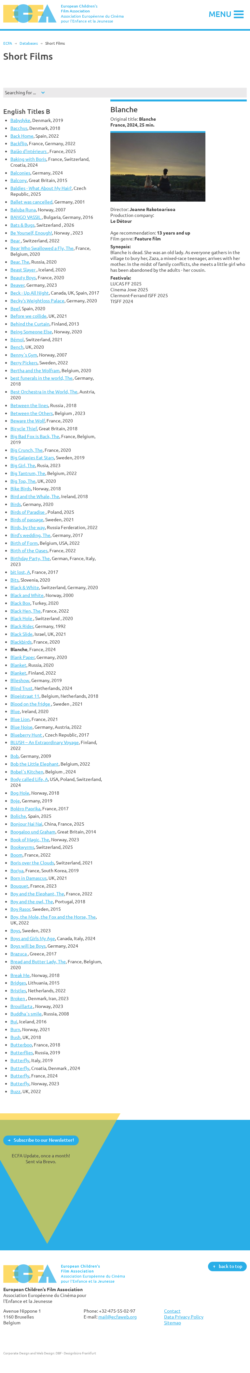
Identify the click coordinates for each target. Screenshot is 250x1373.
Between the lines (29, 405)
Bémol (17, 339)
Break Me (20, 975)
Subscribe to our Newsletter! (44, 1140)
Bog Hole (19, 793)
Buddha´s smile (26, 1013)
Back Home (22, 136)
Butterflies (21, 1052)
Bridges (18, 982)
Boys (15, 930)
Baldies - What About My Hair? (41, 188)
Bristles (18, 990)
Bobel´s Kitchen (26, 771)
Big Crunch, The (26, 450)
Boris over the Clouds (32, 862)
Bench (16, 347)
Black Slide (21, 634)
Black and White (27, 595)
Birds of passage (26, 519)
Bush (15, 1037)
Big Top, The (22, 481)
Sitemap (172, 1322)
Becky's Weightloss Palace (37, 300)
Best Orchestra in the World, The (43, 391)
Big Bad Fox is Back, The (34, 436)
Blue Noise (21, 727)
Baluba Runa (23, 209)
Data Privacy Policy (183, 1317)
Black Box (20, 603)
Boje (15, 800)
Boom (16, 855)
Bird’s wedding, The (30, 535)
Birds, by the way (27, 527)
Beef (15, 308)
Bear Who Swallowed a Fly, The (42, 248)
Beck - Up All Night (29, 293)
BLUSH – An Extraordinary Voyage (44, 742)
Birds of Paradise (28, 512)
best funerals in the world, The (41, 378)
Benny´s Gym (23, 355)
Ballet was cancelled (31, 202)
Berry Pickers (23, 362)
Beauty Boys (23, 277)
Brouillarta (21, 1006)
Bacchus (18, 128)
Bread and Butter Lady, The (38, 961)
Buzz (15, 1091)
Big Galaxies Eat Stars (32, 457)
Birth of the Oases (29, 550)
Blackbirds (21, 642)
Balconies (20, 172)
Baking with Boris (28, 159)
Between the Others (31, 413)
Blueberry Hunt (26, 735)
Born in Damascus (28, 878)
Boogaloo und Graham (32, 831)
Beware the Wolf (27, 420)
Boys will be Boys (28, 946)
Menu (220, 14)
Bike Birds (20, 488)
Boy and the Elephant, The (37, 893)
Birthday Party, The (30, 558)
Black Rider (21, 626)
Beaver (17, 285)
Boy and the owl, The (31, 901)
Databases (29, 43)
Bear (15, 240)
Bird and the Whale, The (34, 496)
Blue (15, 711)
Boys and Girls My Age (32, 938)
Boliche (18, 816)
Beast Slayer (23, 269)
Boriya (16, 870)
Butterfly (19, 1060)
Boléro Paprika (25, 808)
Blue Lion (20, 719)
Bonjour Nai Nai (26, 824)
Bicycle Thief (23, 428)
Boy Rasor (20, 909)
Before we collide (28, 316)
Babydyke (20, 120)
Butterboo (21, 1044)
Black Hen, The (25, 611)
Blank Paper (22, 657)
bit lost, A (20, 572)
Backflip (18, 143)
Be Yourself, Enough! (31, 233)
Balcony (18, 180)
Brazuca (19, 953)
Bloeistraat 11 (24, 696)
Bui (13, 1021)
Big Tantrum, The (27, 473)
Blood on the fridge (30, 704)
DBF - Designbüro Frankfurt (76, 1353)
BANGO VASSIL (26, 217)
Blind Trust (21, 688)
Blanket (18, 665)
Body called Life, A (29, 779)
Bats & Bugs (22, 225)
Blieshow (19, 680)
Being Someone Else (31, 331)
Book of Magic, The (29, 839)
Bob (14, 756)
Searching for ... (20, 92)
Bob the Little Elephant (34, 764)
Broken (18, 998)
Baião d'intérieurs (29, 151)
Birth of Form (24, 543)
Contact (172, 1311)
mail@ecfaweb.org (117, 1317)
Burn (15, 1029)
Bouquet (19, 886)
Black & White (24, 587)
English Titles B (26, 111)
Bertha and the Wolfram (35, 370)
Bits (14, 580)
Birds (15, 504)
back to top (230, 1266)
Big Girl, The (22, 465)
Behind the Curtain (29, 324)
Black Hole (21, 618)
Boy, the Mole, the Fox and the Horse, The (53, 917)
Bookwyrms (22, 847)
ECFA (7, 43)
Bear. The (19, 262)
